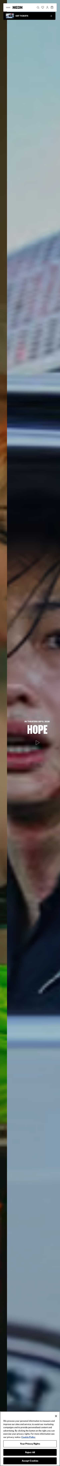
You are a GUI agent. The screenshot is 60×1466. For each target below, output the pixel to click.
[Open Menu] (8, 7)
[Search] (38, 7)
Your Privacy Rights (30, 1443)
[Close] (56, 1416)
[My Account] (47, 7)
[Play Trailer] (30, 743)
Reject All (30, 1452)
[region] (30, 1438)
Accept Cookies (30, 1460)
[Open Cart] (52, 7)
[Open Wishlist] (43, 7)
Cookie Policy (28, 1437)
